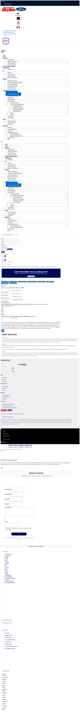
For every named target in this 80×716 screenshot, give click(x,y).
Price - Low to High (5, 281)
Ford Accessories (12, 121)
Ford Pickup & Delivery (13, 96)
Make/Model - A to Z (41, 281)
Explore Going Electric (12, 77)
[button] (34, 141)
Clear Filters (4, 249)
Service (5, 90)
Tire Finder (9, 124)
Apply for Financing (12, 80)
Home (3, 234)
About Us (5, 125)
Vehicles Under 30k (12, 61)
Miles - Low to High (5, 283)
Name (7, 521)
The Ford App (10, 117)
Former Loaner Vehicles (9, 66)
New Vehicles (7, 234)
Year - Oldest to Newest (32, 281)
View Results (9, 249)
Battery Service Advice (18, 108)
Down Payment (16, 290)
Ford (11, 234)
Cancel (3, 329)
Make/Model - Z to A (50, 281)
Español (3, 1)
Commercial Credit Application (15, 82)
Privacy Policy (26, 537)
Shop (1, 374)
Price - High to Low (13, 281)
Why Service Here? (14, 102)
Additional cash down (18, 299)
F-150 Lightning (11, 74)
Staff (8, 139)
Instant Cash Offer (11, 64)
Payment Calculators (13, 86)
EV (3, 70)
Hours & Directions (12, 129)
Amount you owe (17, 296)
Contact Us (10, 131)
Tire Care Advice (16, 111)
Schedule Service (12, 92)
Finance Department (12, 84)
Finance (5, 79)
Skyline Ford (3, 51)
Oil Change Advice (17, 106)
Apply (3, 331)
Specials (5, 58)
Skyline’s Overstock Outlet (16, 136)
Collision (12, 114)
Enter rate (15, 318)
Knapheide (9, 69)
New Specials (11, 59)
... (5, 256)
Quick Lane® (11, 97)
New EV (9, 72)
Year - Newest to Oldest (22, 281)
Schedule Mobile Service (13, 94)
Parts (4, 119)
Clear (2, 256)
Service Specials (11, 99)
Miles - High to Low (13, 283)
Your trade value (17, 293)
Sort (2, 263)
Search (2, 252)
